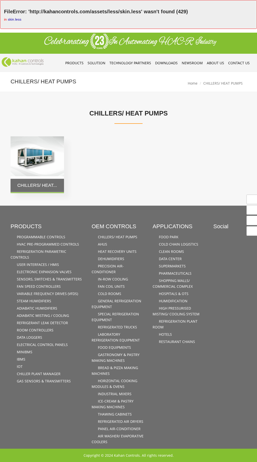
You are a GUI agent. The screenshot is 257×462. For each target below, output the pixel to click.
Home (193, 83)
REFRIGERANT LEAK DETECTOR (42, 322)
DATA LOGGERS (29, 337)
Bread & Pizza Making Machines (115, 370)
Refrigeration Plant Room (175, 324)
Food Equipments (114, 347)
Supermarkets (172, 266)
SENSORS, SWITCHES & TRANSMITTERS (49, 279)
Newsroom (192, 63)
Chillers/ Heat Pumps (117, 237)
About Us (215, 63)
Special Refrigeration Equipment (115, 317)
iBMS (20, 359)
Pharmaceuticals (174, 273)
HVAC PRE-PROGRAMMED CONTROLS (47, 244)
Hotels (165, 334)
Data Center (170, 258)
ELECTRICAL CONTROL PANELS (42, 344)
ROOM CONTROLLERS (34, 330)
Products (74, 63)
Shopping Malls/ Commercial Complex (173, 283)
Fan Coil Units (111, 286)
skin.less (14, 19)
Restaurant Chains (176, 341)
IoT (19, 366)
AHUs (102, 244)
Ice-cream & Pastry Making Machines (113, 404)
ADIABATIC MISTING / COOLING (42, 315)
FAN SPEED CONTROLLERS (38, 286)
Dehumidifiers (110, 258)
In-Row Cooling (112, 279)
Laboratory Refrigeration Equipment (116, 337)
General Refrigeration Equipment (116, 304)
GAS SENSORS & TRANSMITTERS (43, 381)
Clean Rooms (171, 251)
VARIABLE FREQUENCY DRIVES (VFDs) (47, 293)
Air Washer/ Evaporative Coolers (118, 439)
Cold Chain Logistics (178, 244)
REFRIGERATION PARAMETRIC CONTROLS (38, 254)
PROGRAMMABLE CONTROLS (40, 237)
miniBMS (24, 352)
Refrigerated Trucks (117, 327)
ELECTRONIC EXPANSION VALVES (44, 271)
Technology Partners (130, 63)
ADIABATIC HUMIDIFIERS (36, 308)
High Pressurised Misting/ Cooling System (176, 311)
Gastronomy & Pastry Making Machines (116, 357)
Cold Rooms (109, 293)
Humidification (172, 301)
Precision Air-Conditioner (108, 269)
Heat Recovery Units (117, 251)
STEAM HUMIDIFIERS (33, 301)
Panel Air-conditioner (119, 428)
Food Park (168, 237)
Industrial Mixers (114, 393)
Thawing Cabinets (114, 414)
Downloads (166, 63)
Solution (96, 63)
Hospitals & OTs (173, 293)
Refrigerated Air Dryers (120, 421)
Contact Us (239, 63)
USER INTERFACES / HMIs (37, 264)
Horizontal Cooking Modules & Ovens (114, 383)
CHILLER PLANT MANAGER (38, 373)
